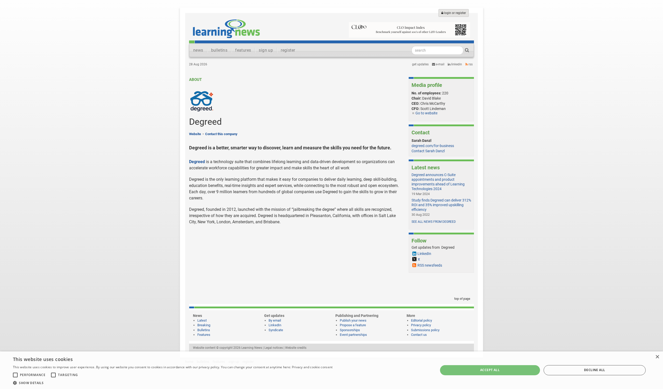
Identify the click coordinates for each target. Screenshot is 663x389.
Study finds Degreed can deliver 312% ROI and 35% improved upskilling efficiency (441, 205)
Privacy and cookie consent (312, 367)
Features (203, 335)
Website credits (295, 348)
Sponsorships (350, 330)
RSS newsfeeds (429, 265)
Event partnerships (353, 335)
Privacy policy (421, 325)
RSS (470, 64)
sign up (266, 50)
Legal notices (273, 348)
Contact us (419, 335)
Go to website (426, 113)
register (288, 50)
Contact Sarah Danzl (428, 151)
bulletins (219, 50)
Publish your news (353, 320)
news (198, 50)
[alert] (331, 370)
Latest (202, 320)
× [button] (657, 357)
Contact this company (221, 134)
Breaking (203, 325)
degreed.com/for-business (433, 146)
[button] (173, 382)
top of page (461, 299)
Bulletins (203, 330)
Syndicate (276, 330)
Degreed (197, 161)
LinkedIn (456, 64)
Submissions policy (425, 330)
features (243, 50)
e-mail (439, 64)
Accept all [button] (490, 370)
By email (275, 320)
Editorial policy (421, 320)
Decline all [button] (594, 370)
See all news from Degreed (434, 222)
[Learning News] (226, 28)
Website (195, 134)
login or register (454, 13)
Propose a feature (353, 325)
